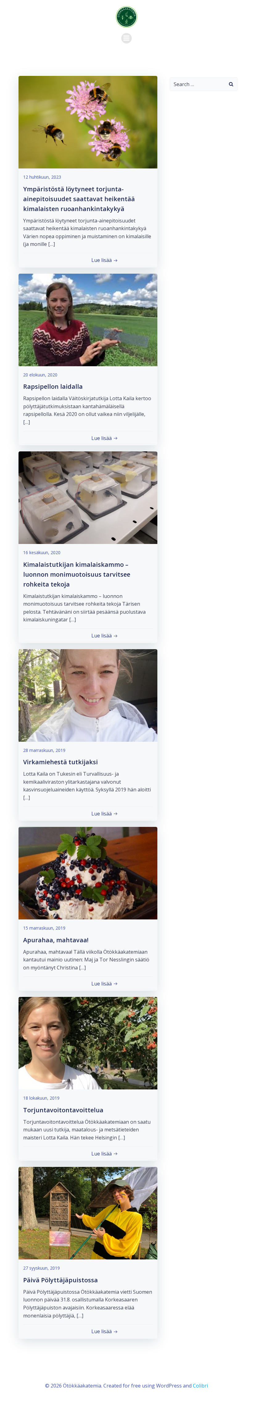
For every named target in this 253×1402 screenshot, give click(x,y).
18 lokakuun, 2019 (41, 1098)
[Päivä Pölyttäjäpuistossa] (88, 1212)
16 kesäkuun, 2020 (41, 552)
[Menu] (126, 38)
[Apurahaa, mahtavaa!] (88, 872)
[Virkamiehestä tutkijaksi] (88, 694)
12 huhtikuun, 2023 (42, 177)
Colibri (200, 1385)
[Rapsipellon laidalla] (88, 319)
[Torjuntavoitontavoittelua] (88, 1042)
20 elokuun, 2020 (40, 375)
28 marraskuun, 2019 (44, 750)
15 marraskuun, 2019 (44, 928)
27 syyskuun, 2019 (41, 1268)
